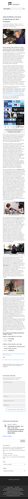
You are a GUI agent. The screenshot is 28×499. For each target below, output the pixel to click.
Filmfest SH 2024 (20, 25)
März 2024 (5, 26)
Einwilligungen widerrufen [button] (13, 491)
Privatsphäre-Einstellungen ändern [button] (13, 488)
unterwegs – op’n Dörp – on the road (10, 455)
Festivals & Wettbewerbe (9, 25)
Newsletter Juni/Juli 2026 (7, 453)
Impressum (10, 487)
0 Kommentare (13, 26)
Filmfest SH (20, 86)
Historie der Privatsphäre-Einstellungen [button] (13, 490)
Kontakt (17, 487)
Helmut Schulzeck (9, 24)
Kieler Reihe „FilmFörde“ (8, 95)
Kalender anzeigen (7, 436)
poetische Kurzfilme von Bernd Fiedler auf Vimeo (14, 359)
